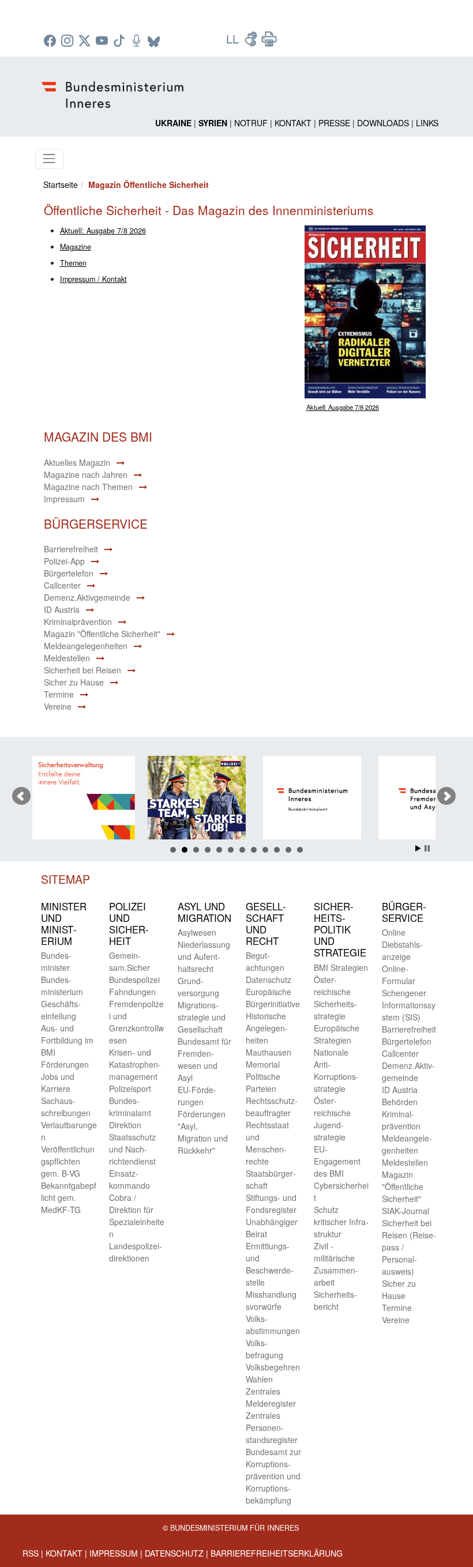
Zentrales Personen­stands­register (272, 1427)
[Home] (114, 85)
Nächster (446, 796)
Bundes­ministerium (62, 985)
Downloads (383, 123)
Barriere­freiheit (409, 1029)
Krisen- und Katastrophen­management (135, 1064)
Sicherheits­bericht (335, 1300)
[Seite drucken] (269, 42)
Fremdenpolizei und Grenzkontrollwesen (136, 1022)
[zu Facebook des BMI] (51, 41)
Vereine (58, 706)
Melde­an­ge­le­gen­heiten (407, 1144)
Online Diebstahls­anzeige (402, 944)
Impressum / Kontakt (93, 279)
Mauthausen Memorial (268, 1058)
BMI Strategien (341, 967)
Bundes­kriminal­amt (130, 1106)
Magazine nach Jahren (85, 474)
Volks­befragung (264, 1349)
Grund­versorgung (198, 987)
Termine (59, 694)
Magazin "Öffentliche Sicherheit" (102, 633)
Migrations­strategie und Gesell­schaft (202, 1017)
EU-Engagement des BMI (337, 1161)
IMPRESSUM (113, 1553)
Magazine (75, 247)
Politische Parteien (263, 1082)
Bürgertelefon (68, 573)
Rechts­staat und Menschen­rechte (267, 1143)
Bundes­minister (56, 961)
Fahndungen (132, 991)
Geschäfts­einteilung (61, 1010)
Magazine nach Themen (88, 486)
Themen (73, 263)
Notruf (251, 123)
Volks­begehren (273, 1367)
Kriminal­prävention (401, 1120)
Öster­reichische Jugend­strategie (332, 1119)
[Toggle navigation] (49, 159)
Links (427, 123)
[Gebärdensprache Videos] (252, 42)
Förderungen (65, 1064)
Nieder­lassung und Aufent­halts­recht (204, 956)
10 (277, 850)
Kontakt (293, 123)
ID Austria (62, 609)
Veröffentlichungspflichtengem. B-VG (68, 1161)
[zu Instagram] (68, 41)
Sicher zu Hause (74, 682)
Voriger (21, 796)
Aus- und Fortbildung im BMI (67, 1040)
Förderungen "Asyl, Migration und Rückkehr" (203, 1132)
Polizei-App (64, 561)
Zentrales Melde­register (271, 1397)
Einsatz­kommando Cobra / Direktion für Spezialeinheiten (136, 1203)
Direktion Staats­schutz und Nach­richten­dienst (132, 1143)
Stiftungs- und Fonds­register (271, 1203)
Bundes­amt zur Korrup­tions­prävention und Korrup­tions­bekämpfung (273, 1476)
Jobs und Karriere (57, 1082)
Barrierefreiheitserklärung (277, 1553)
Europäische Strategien (336, 1034)
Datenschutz (174, 1553)
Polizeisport (130, 1088)
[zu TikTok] (120, 41)
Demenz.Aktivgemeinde (87, 597)
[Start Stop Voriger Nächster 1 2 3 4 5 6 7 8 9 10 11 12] (236, 796)
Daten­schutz (268, 979)
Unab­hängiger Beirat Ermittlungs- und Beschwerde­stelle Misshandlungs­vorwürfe (272, 1264)
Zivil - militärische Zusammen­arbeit (336, 1264)
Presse (334, 123)
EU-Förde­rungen (197, 1096)
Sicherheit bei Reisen (82, 670)
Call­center (400, 1053)
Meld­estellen (405, 1162)
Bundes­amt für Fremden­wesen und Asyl (204, 1059)
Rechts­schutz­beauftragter (272, 1106)
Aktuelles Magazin (77, 462)
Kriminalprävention (78, 621)
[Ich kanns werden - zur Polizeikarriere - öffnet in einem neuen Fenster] (159, 799)
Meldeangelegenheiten (85, 645)
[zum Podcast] (137, 41)
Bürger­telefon (406, 1041)
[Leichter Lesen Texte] (233, 42)
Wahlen (259, 1379)
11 (288, 850)
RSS (30, 1553)
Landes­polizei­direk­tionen (135, 1252)
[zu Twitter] (85, 41)
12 (300, 850)
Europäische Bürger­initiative (273, 997)
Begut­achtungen (265, 961)
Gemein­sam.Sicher (129, 961)
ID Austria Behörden (400, 1096)
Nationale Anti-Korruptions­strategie (336, 1070)
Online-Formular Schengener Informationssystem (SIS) (409, 993)
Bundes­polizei (134, 979)
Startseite (60, 184)
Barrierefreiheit (71, 549)
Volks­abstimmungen (273, 1324)
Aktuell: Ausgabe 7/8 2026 (342, 407)
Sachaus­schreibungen (66, 1106)
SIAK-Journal (405, 1210)
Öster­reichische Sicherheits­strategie (335, 998)
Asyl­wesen (197, 932)
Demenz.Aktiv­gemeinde (408, 1071)
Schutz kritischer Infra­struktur (341, 1222)
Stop (427, 848)
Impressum (64, 498)
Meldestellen (67, 658)
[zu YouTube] (103, 41)
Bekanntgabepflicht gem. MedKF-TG (68, 1197)
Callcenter (62, 585)
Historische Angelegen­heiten (267, 1028)
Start (418, 848)
